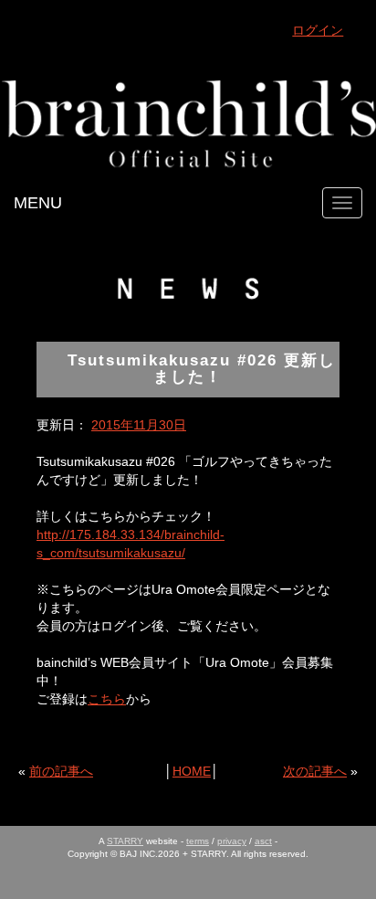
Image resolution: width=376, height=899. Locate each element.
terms (197, 841)
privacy (231, 841)
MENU (38, 203)
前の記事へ (61, 771)
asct (263, 841)
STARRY (125, 841)
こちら (107, 699)
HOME (191, 771)
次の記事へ (315, 771)
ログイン (317, 30)
